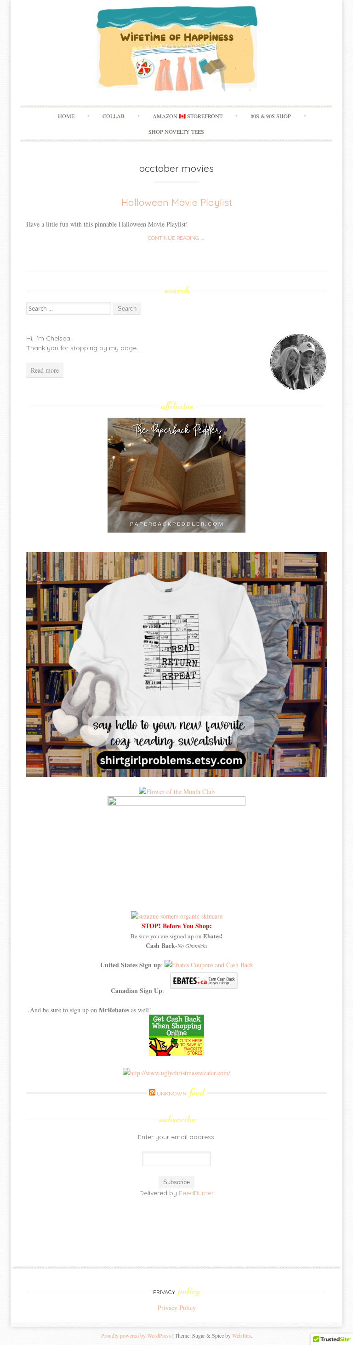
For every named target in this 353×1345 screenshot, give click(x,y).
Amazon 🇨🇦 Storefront (187, 115)
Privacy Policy (177, 1307)
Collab (113, 115)
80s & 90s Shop (271, 115)
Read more (45, 370)
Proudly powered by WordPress (136, 1335)
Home (66, 115)
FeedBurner (196, 1193)
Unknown (181, 1093)
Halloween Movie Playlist (176, 202)
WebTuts (241, 1335)
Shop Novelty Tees (176, 131)
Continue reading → (176, 238)
